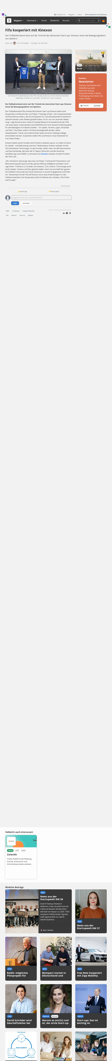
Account (66, 20)
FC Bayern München (28, 211)
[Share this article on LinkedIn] (64, 213)
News (80, 14)
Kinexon (14, 215)
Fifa (7, 215)
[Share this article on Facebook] (67, 213)
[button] (103, 20)
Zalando (44, 154)
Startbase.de (60, 14)
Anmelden (26, 203)
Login (15, 203)
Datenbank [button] (31, 20)
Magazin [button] (18, 20)
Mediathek (54, 20)
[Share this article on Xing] (70, 213)
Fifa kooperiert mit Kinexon (96, 14)
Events (44, 20)
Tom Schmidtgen (22, 43)
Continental (15, 211)
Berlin (79, 68)
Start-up (22, 215)
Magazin (71, 14)
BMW (7, 211)
